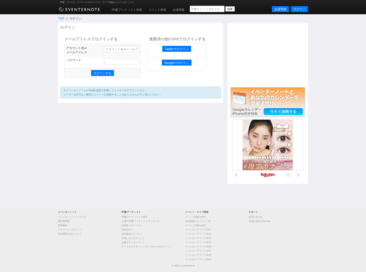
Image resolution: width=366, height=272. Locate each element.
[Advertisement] (267, 54)
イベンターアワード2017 (198, 251)
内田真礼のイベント (132, 234)
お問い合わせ (256, 217)
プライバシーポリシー (69, 229)
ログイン (299, 9)
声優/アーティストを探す (135, 217)
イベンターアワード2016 (198, 246)
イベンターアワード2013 (198, 234)
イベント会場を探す (195, 225)
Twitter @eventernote (260, 221)
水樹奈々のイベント (132, 225)
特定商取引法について (69, 234)
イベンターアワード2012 (198, 229)
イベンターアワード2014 (198, 238)
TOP (61, 18)
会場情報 (178, 9)
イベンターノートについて (72, 217)
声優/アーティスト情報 (127, 9)
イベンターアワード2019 (198, 259)
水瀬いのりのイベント (133, 238)
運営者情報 (64, 221)
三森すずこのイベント (133, 242)
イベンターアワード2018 (198, 255)
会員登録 (280, 9)
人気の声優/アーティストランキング (140, 221)
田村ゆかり (127, 229)
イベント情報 (157, 9)
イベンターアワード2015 (198, 242)
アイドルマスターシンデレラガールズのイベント (147, 246)
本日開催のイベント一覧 (198, 221)
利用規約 (62, 225)
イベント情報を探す (195, 217)
